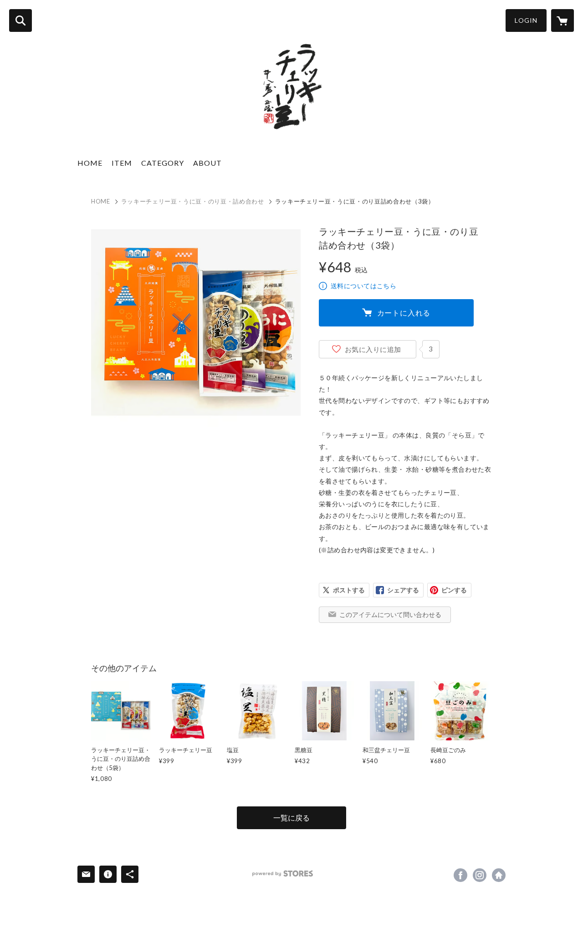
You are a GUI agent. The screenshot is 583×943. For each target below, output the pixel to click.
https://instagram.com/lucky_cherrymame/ (479, 875)
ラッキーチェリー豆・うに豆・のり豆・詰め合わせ (192, 201)
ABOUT (207, 162)
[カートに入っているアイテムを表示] (562, 20)
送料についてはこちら (363, 286)
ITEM (122, 162)
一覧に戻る (291, 817)
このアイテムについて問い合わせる (390, 614)
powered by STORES (282, 873)
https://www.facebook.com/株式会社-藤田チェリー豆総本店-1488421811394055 (460, 875)
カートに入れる (404, 312)
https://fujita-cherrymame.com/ (499, 875)
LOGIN (526, 20)
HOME (89, 162)
